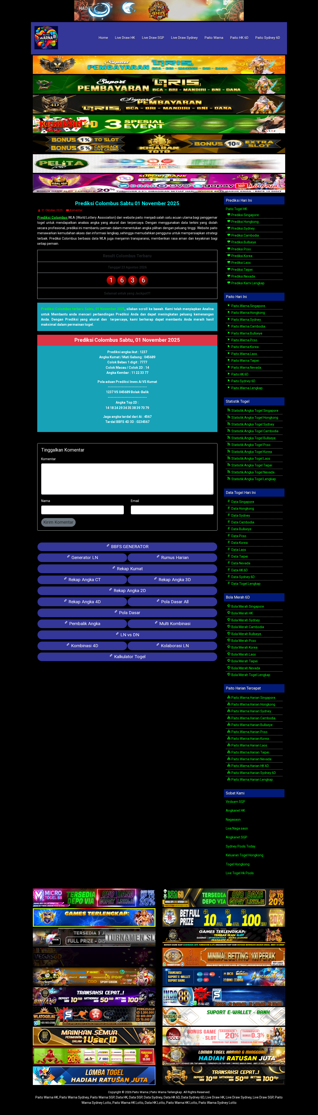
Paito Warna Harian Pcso (249, 732)
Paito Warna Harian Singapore (253, 698)
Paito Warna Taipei (245, 360)
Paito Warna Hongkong (248, 313)
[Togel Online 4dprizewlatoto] (94, 1036)
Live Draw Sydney (184, 38)
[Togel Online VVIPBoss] (159, 65)
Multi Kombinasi (174, 623)
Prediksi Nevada (243, 276)
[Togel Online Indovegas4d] (223, 1076)
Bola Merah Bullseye (246, 634)
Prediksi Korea (241, 256)
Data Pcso (238, 536)
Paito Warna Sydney (246, 319)
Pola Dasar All (174, 601)
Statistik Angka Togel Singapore (254, 410)
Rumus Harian (174, 557)
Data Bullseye (241, 529)
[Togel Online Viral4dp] (159, 183)
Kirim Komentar (58, 522)
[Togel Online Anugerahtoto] (223, 977)
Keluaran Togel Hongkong (244, 855)
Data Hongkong (242, 508)
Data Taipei (239, 556)
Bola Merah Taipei (244, 661)
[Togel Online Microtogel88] (94, 898)
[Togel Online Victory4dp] (94, 918)
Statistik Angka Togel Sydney (252, 424)
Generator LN (84, 557)
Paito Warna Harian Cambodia (253, 718)
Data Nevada (240, 563)
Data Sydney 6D (243, 577)
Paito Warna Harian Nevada (251, 759)
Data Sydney (240, 515)
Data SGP (135, 1097)
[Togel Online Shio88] (223, 1056)
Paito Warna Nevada (246, 367)
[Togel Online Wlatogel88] (94, 1017)
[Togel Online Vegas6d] (94, 957)
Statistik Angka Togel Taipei (251, 465)
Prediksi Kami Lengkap (247, 283)
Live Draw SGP (153, 38)
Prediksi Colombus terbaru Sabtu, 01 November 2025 (83, 309)
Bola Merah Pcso (243, 641)
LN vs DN (129, 634)
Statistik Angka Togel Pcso (251, 445)
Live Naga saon (237, 828)
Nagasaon (233, 819)
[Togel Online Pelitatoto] (159, 164)
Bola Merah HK (242, 613)
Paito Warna (214, 38)
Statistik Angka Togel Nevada (252, 472)
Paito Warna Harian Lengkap (252, 779)
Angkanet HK (235, 810)
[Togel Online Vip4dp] (223, 938)
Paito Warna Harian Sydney (251, 711)
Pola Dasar (129, 612)
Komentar (76, 210)
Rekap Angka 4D (84, 601)
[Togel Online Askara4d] (94, 977)
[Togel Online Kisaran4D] (159, 124)
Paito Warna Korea (245, 347)
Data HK (122, 1097)
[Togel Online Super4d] (159, 104)
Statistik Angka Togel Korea (251, 452)
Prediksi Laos (241, 263)
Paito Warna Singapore (248, 306)
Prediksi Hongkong (245, 222)
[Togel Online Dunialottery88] (223, 957)
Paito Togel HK (236, 209)
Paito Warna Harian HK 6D (250, 766)
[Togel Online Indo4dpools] (94, 1076)
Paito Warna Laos (244, 354)
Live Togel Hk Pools (240, 873)
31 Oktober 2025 (52, 210)
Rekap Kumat (129, 568)
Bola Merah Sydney (245, 620)
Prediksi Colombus (52, 217)
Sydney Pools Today (240, 846)
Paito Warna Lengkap (247, 388)
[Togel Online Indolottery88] (223, 997)
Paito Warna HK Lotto (127, 1103)
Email (135, 501)
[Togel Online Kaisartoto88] (94, 1056)
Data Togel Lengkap (245, 584)
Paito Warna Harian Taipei (250, 752)
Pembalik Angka (84, 623)
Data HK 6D (239, 570)
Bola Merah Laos (243, 654)
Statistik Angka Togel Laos (250, 458)
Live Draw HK (125, 38)
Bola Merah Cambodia (247, 627)
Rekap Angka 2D (129, 590)
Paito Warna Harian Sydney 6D (253, 773)
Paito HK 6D (239, 38)
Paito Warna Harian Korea (250, 738)
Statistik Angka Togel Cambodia (254, 431)
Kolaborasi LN (174, 645)
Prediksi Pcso (241, 249)
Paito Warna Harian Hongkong (253, 704)
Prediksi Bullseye (243, 242)
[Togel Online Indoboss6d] (223, 898)
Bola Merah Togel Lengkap (250, 675)
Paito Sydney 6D (267, 38)
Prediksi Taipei (242, 269)
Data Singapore (242, 502)
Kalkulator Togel (129, 656)
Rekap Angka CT (84, 579)
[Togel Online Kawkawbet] (94, 938)
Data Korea (239, 543)
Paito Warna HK (46, 1097)
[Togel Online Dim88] (159, 85)
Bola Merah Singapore (247, 606)
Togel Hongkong (238, 864)
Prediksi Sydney (243, 228)
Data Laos (238, 550)
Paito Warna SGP (102, 1097)
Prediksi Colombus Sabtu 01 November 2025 (127, 203)
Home (103, 38)
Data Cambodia (242, 522)
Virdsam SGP (235, 802)
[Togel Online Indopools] (223, 1036)
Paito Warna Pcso (244, 340)
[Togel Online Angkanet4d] (223, 1017)
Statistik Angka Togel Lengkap (253, 479)
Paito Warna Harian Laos (249, 745)
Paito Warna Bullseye (246, 333)
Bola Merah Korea (244, 647)
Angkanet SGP (236, 837)
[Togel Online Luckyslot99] (223, 918)
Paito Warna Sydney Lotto (218, 1103)
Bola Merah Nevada (245, 668)
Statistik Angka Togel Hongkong (254, 417)
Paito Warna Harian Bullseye (252, 725)
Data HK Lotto (155, 1103)
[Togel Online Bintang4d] (94, 997)
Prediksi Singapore (245, 215)
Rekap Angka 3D (174, 579)
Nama (45, 501)
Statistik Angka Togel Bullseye (253, 438)
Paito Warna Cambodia (248, 326)
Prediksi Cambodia (245, 235)
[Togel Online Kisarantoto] (159, 144)
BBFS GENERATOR (129, 546)
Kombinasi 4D (84, 645)
